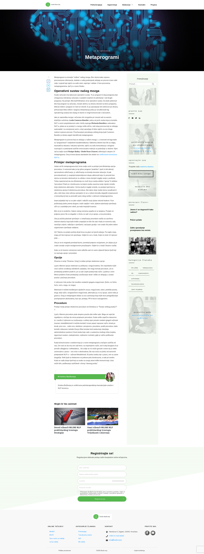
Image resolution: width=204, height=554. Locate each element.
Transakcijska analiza (137, 284)
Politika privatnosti (94, 495)
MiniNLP (52, 531)
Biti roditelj (134, 268)
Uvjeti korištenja (139, 550)
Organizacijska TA (143, 273)
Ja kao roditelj (53, 542)
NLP (132, 273)
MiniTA (51, 535)
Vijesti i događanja (136, 289)
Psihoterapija (135, 278)
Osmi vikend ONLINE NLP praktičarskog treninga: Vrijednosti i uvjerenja (102, 422)
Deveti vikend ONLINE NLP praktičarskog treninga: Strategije (69, 422)
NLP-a (148, 151)
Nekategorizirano (148, 268)
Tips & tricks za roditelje (56, 538)
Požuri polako (142, 220)
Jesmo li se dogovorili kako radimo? (142, 211)
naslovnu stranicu (146, 167)
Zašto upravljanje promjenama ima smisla (142, 229)
